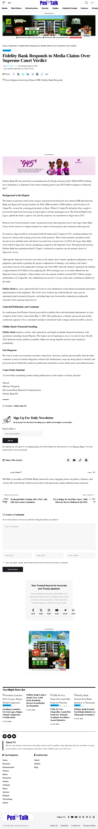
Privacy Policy (79, 446)
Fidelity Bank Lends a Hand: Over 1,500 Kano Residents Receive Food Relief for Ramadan (36, 700)
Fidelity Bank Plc (20, 406)
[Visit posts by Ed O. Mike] (6, 472)
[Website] (94, 472)
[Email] (74, 460)
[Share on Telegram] (32, 74)
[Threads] (93, 817)
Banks (77, 705)
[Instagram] (49, 612)
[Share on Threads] (37, 74)
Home (5, 46)
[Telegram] (65, 612)
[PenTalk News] (49, 2)
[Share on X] (18, 74)
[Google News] (76, 817)
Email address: (9, 428)
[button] (5, 3)
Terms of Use (33, 446)
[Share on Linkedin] (28, 74)
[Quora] (83, 817)
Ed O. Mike (10, 66)
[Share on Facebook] (13, 74)
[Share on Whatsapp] (23, 74)
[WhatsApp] (73, 612)
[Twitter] (9, 736)
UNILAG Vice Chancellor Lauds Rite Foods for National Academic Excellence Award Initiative (60, 714)
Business (13, 46)
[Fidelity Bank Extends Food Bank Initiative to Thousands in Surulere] (84, 700)
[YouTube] (72, 817)
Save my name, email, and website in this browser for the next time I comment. (37, 562)
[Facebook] (33, 612)
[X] (41, 612)
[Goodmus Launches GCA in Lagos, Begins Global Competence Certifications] (13, 700)
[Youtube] (57, 612)
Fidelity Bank (9, 288)
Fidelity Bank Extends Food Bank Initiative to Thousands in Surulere (84, 712)
